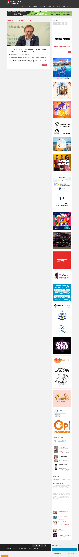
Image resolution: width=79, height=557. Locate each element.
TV (22, 6)
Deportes (63, 6)
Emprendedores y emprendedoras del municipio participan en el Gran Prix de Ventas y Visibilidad (61, 497)
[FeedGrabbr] (62, 471)
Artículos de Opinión (50, 6)
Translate (69, 479)
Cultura (58, 6)
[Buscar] (69, 52)
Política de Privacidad (23, 548)
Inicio (30, 6)
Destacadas (42, 6)
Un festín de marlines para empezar (60, 490)
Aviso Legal (15, 548)
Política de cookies (59, 545)
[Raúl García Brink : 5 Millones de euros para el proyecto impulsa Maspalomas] (28, 34)
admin (20, 54)
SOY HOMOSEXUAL (61, 529)
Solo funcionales (57, 553)
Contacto (69, 6)
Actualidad (35, 6)
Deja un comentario (25, 54)
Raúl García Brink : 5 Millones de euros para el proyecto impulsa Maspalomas (27, 50)
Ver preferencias (71, 553)
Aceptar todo (64, 549)
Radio (25, 6)
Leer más (44, 64)
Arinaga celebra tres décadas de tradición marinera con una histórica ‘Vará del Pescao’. (61, 494)
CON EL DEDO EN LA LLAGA (62, 47)
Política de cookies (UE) (33, 548)
